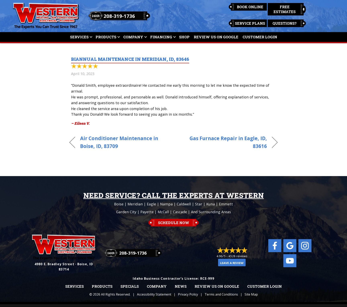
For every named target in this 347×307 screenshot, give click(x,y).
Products (106, 37)
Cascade (180, 211)
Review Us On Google (216, 37)
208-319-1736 (119, 16)
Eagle (151, 204)
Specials (129, 286)
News (181, 286)
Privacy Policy (188, 294)
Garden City (126, 211)
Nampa (166, 204)
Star (198, 204)
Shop (184, 37)
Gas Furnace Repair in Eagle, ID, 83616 (223, 142)
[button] (91, 37)
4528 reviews (237, 256)
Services (79, 37)
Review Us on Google (217, 286)
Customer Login (260, 37)
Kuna (210, 204)
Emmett (226, 204)
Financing (161, 37)
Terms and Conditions (221, 294)
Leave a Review (232, 263)
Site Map (251, 294)
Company (133, 37)
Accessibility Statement (154, 294)
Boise (118, 204)
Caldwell (184, 204)
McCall (163, 211)
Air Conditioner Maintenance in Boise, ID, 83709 (119, 142)
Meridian (135, 204)
